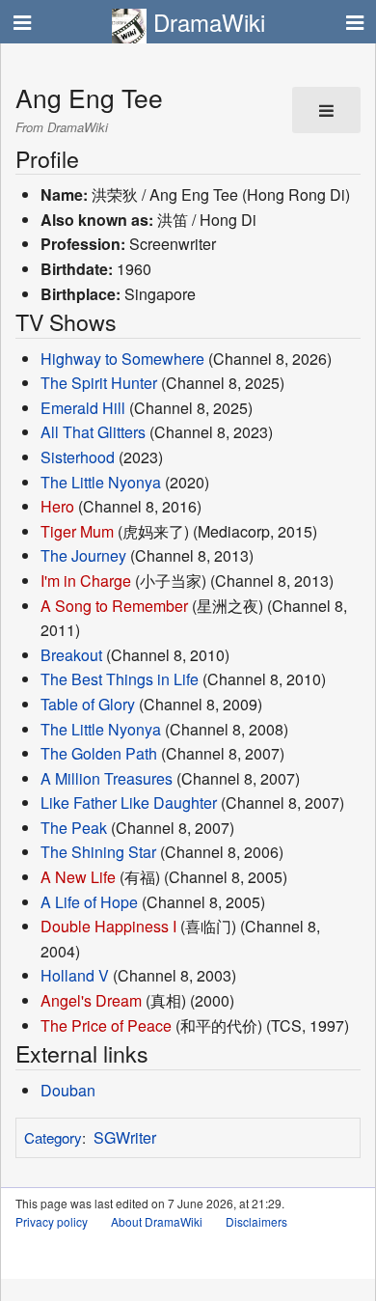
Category (53, 1137)
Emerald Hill (82, 408)
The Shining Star (98, 852)
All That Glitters (93, 432)
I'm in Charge (85, 580)
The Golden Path (98, 753)
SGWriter (125, 1137)
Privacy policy (51, 1221)
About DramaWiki (156, 1221)
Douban (67, 1090)
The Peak (73, 828)
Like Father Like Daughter (128, 802)
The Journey (83, 555)
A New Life (78, 877)
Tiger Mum (77, 531)
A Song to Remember (114, 606)
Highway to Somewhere (122, 358)
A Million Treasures (106, 778)
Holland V (74, 975)
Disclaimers (256, 1221)
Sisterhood (77, 457)
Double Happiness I (108, 926)
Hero (57, 506)
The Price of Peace (106, 1025)
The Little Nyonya (100, 482)
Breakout (71, 655)
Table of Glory (87, 704)
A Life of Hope (89, 902)
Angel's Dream (91, 1000)
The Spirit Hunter (98, 383)
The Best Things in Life (119, 679)
